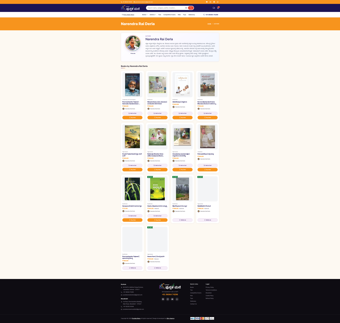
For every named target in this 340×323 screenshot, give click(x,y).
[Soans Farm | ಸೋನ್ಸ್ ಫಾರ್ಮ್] (157, 248)
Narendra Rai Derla (130, 108)
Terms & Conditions (211, 290)
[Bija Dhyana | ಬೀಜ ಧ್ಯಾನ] (182, 199)
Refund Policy (210, 298)
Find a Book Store (128, 14)
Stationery (192, 14)
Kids (179, 14)
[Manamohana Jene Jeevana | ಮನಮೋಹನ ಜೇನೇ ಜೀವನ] (157, 96)
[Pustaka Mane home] (130, 8)
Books (192, 287)
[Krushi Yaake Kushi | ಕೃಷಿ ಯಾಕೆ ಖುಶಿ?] (132, 148)
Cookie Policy (209, 295)
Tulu (159, 14)
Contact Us (193, 304)
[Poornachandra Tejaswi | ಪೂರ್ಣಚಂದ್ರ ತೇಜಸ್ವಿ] (132, 248)
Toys (184, 14)
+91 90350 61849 (128, 306)
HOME (209, 23)
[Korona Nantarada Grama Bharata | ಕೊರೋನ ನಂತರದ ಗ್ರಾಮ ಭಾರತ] (207, 96)
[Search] (191, 8)
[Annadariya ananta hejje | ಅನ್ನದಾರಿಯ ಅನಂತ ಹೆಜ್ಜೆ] (182, 148)
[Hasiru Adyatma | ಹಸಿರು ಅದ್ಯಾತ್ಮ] (157, 199)
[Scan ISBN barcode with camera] (186, 8)
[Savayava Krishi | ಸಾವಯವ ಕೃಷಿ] (132, 199)
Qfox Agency (170, 318)
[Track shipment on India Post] (214, 8)
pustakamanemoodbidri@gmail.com (133, 309)
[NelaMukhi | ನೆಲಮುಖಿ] (207, 199)
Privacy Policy (210, 287)
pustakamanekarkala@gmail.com (144, 2)
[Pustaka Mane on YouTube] (172, 299)
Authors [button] (152, 14)
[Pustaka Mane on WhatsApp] (177, 299)
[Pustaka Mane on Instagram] (168, 299)
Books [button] (144, 14)
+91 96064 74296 (127, 2)
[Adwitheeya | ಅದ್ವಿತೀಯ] (182, 96)
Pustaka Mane (136, 318)
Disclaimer (209, 293)
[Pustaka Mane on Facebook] (163, 299)
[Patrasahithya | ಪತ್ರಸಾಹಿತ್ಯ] (207, 148)
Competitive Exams (169, 14)
